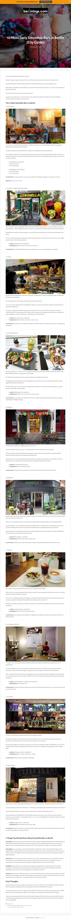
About (50, 18)
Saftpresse (33, 445)
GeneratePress (42, 917)
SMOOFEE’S (48, 516)
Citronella (8, 238)
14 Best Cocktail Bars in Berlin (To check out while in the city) (19, 905)
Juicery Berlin (9, 145)
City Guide (27, 18)
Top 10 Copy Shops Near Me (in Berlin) (15, 907)
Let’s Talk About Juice (20, 371)
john (40, 47)
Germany (36, 18)
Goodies (8, 305)
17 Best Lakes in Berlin (17, 180)
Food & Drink (10, 903)
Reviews (44, 18)
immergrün (8, 735)
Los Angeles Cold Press (11, 663)
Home (21, 18)
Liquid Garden (35, 817)
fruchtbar (9, 598)
